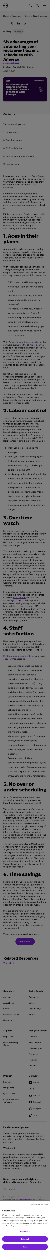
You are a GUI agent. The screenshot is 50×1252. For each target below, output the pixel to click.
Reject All (25, 1239)
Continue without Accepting (39, 1204)
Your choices (25, 1231)
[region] (25, 1226)
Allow (25, 1247)
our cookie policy (22, 1226)
